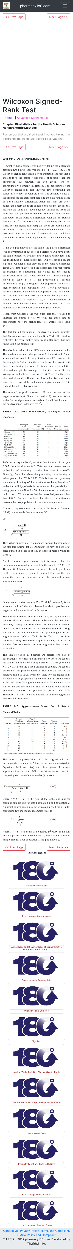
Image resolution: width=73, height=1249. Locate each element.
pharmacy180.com (35, 6)
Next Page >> (58, 17)
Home (8, 117)
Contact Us (10, 1230)
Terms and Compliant (54, 1230)
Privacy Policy (29, 1230)
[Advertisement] (36, 58)
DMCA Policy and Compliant (36, 1235)
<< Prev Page (14, 17)
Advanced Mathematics (32, 117)
